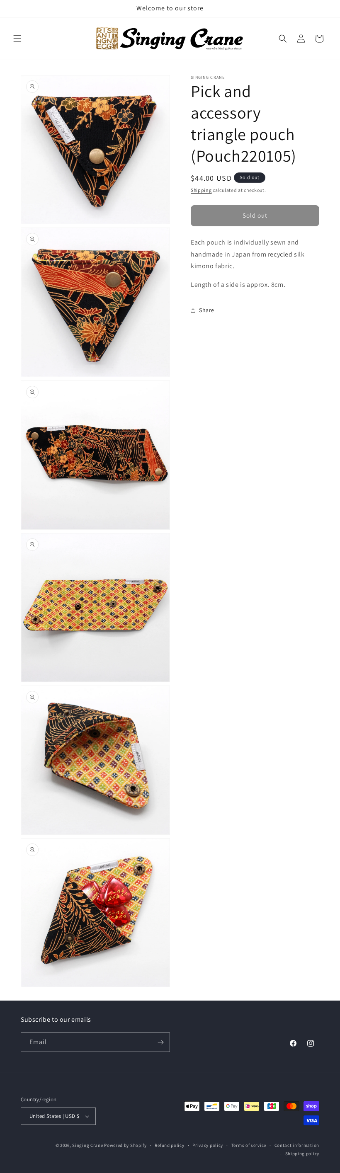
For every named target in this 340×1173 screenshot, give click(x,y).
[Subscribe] (160, 1042)
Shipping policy (302, 1153)
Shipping (201, 190)
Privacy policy (207, 1145)
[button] (17, 38)
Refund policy (169, 1145)
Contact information (296, 1145)
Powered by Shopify (125, 1145)
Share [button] (206, 310)
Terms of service (248, 1145)
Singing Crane (87, 1145)
